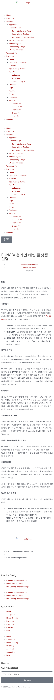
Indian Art (15, 116)
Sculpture (13, 97)
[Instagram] (11, 567)
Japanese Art (17, 107)
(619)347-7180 (12, 555)
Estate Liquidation (16, 40)
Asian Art (12, 100)
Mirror (11, 94)
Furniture (12, 66)
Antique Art (16, 75)
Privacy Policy (19, 695)
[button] (27, 125)
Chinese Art (16, 103)
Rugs (11, 88)
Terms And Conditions (32, 695)
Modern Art (16, 78)
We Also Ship (11, 53)
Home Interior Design (20, 34)
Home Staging (14, 44)
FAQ (8, 631)
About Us (10, 18)
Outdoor (12, 85)
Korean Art (16, 113)
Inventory (10, 56)
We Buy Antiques (16, 50)
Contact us (10, 119)
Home (8, 15)
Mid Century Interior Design (23, 37)
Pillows (12, 91)
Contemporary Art (19, 81)
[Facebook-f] (4, 567)
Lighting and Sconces (17, 62)
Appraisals (13, 25)
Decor (11, 59)
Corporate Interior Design (22, 31)
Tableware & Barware (17, 69)
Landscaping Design (17, 47)
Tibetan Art (16, 110)
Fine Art (12, 72)
